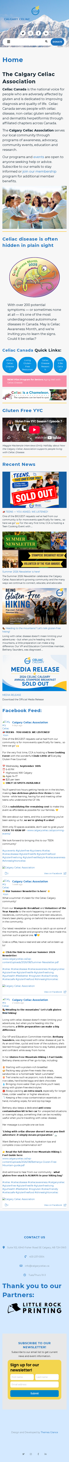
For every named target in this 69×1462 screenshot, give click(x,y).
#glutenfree (22, 850)
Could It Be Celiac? (60, 365)
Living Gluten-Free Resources (27, 365)
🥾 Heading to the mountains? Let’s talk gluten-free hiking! (31, 630)
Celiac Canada (17, 350)
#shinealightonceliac (14, 860)
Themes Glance (49, 1432)
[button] (8, 42)
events (38, 157)
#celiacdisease (10, 854)
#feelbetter (22, 975)
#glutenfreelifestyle (34, 857)
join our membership (39, 171)
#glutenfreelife (27, 854)
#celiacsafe (8, 979)
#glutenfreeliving (12, 857)
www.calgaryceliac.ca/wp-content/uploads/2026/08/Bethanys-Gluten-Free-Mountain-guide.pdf (29, 1162)
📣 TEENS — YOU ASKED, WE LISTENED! (25, 511)
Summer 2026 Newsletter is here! (21, 571)
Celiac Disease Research (45, 365)
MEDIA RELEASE (11, 695)
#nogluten (35, 975)
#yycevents (8, 850)
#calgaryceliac (56, 969)
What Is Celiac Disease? (10, 365)
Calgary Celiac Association (30, 722)
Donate (57, 42)
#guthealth (8, 975)
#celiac (46, 850)
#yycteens (36, 850)
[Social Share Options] (65, 873)
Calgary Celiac (17, 19)
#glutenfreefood (46, 854)
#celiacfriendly (49, 975)
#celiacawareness (55, 857)
